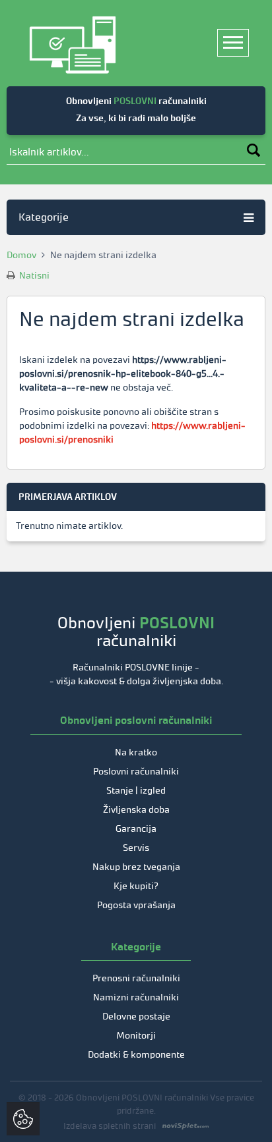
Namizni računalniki (136, 997)
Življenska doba (136, 809)
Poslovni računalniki (136, 771)
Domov (21, 255)
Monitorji (136, 1035)
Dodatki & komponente (136, 1054)
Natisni (33, 275)
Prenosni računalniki (136, 978)
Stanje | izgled (136, 790)
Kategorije (43, 217)
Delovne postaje (136, 1016)
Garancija (136, 828)
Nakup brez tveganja (136, 867)
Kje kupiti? (136, 886)
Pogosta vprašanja (136, 905)
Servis (136, 848)
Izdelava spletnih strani (109, 1126)
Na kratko (136, 752)
